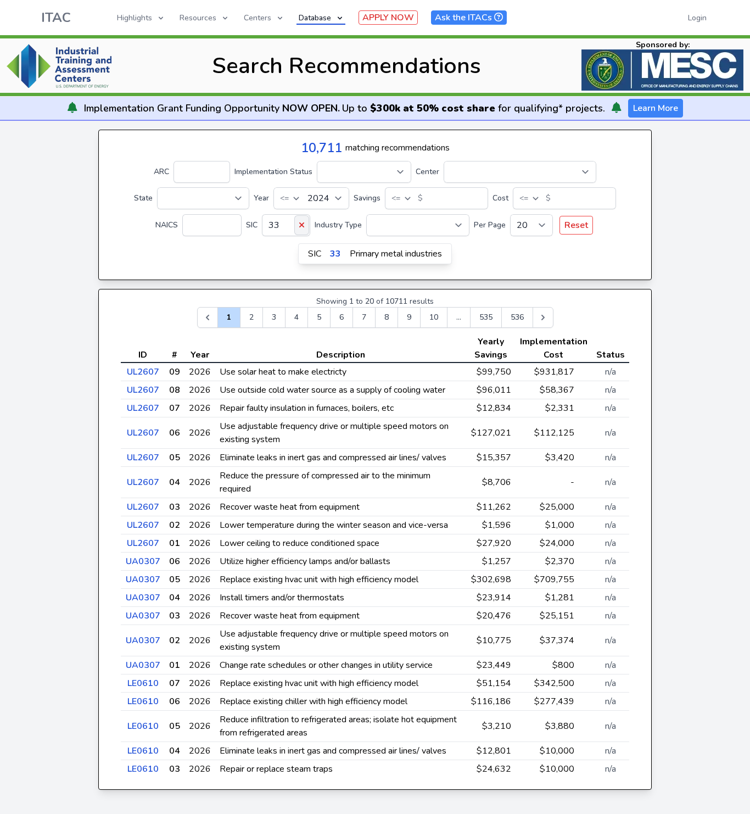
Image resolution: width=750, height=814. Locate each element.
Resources (198, 18)
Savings (367, 198)
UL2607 (143, 372)
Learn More (655, 108)
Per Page (490, 225)
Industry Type (338, 225)
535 (485, 317)
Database (315, 18)
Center (427, 171)
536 (517, 317)
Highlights (134, 18)
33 (335, 254)
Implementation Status (273, 171)
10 (433, 317)
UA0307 (143, 561)
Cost (500, 198)
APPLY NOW (388, 18)
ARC (161, 171)
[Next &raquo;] (543, 317)
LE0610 (143, 683)
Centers (257, 18)
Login (697, 18)
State (143, 198)
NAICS (166, 225)
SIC (252, 225)
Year (261, 198)
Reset (576, 225)
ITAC (56, 17)
